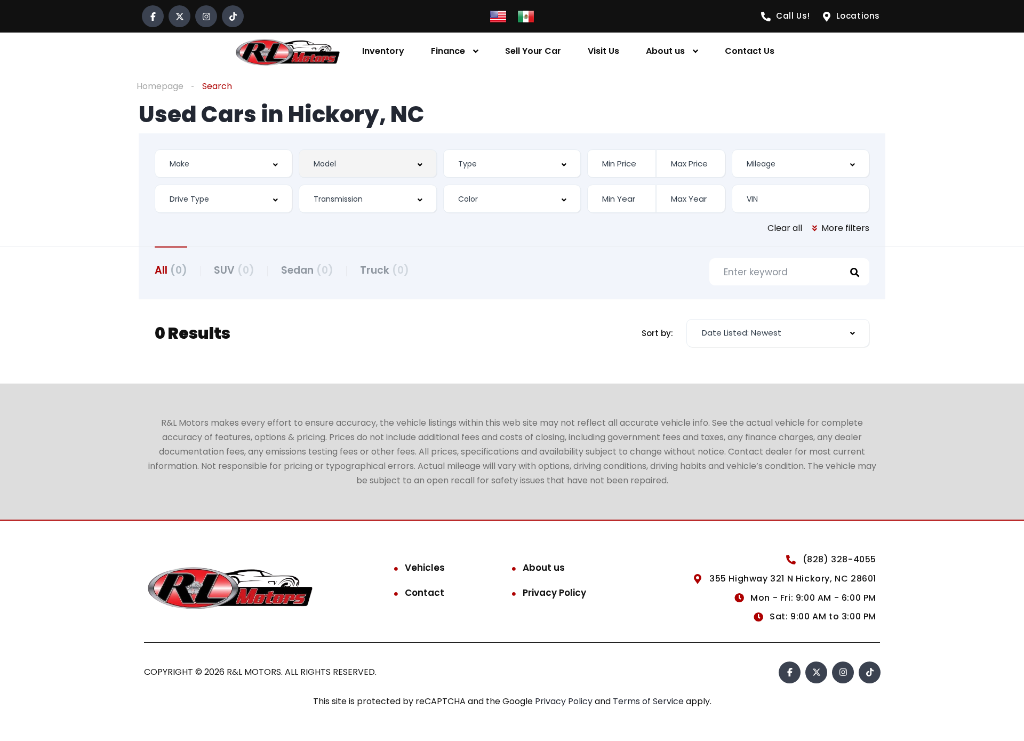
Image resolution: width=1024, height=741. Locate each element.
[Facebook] (153, 16)
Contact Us (749, 51)
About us (665, 51)
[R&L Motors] (287, 51)
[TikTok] (233, 16)
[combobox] (223, 163)
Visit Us (603, 51)
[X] (179, 16)
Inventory (383, 51)
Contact (424, 592)
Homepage (160, 86)
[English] (498, 16)
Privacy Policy (554, 592)
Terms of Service (649, 701)
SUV (234, 270)
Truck (384, 270)
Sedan (307, 270)
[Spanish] (525, 16)
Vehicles (425, 567)
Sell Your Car (533, 51)
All (171, 270)
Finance (448, 51)
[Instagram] (206, 16)
